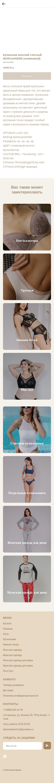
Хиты (6, 634)
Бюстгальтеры (27, 240)
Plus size (27, 390)
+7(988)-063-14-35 (13, 710)
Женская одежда (12, 650)
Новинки (8, 628)
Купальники (9, 639)
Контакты (10, 703)
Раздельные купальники (27, 493)
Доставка (8, 690)
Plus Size (8, 671)
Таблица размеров (13, 685)
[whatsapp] (5, 756)
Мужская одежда (12, 655)
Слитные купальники (27, 443)
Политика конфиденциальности (20, 695)
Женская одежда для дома (27, 543)
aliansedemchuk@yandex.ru (18, 729)
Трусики (27, 290)
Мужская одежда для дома (27, 592)
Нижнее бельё (27, 340)
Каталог (7, 623)
